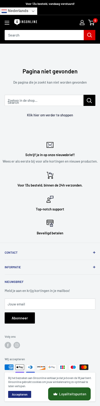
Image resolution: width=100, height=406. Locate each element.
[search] (44, 35)
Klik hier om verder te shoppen (50, 115)
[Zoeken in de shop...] (89, 100)
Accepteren (19, 394)
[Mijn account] (82, 22)
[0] (91, 22)
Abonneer (20, 318)
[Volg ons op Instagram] (16, 345)
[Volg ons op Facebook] (8, 345)
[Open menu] (7, 23)
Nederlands (17, 11)
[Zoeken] (89, 35)
